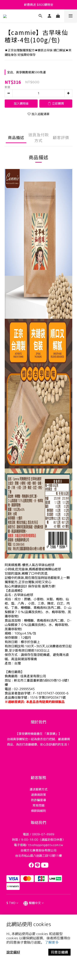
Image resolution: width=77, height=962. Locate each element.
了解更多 (52, 942)
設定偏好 (13, 952)
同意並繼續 (59, 952)
